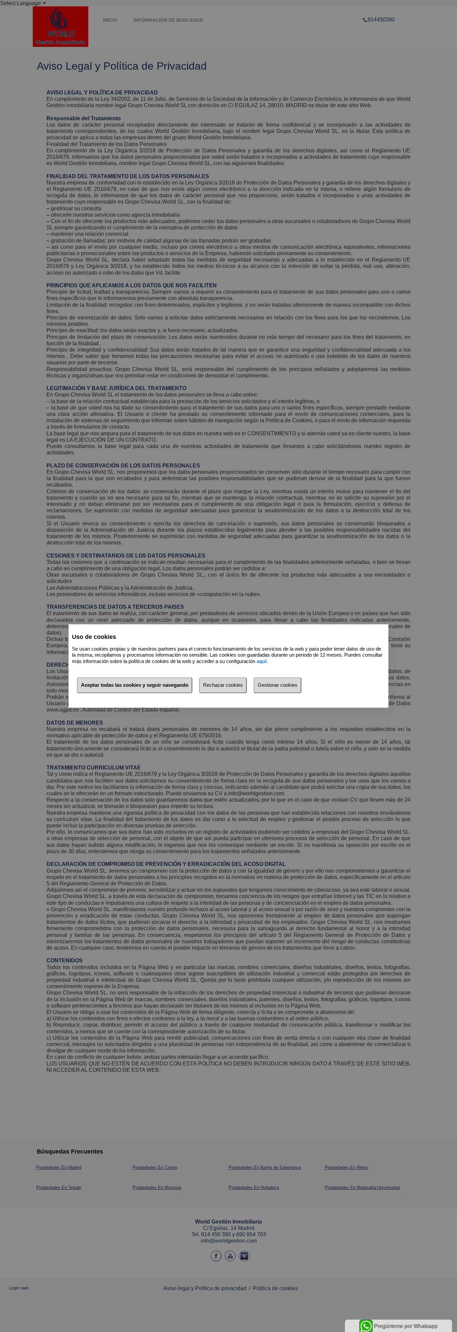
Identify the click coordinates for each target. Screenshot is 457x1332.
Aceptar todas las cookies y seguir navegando (134, 685)
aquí (262, 661)
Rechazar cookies (223, 685)
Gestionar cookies (277, 685)
